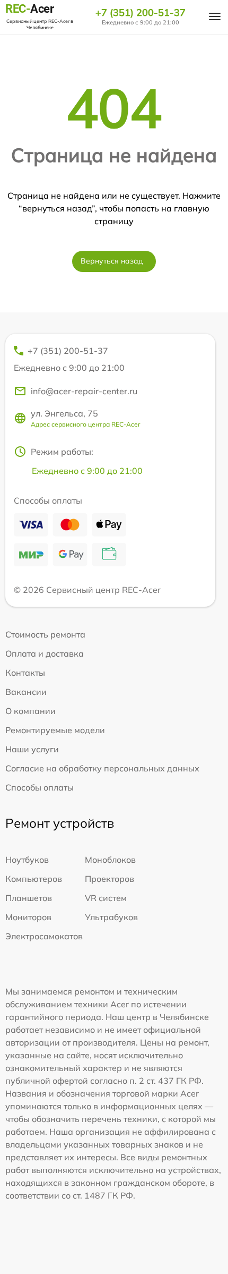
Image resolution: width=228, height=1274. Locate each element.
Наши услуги (32, 749)
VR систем (106, 898)
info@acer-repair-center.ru (84, 391)
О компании (30, 711)
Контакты (25, 672)
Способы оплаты (39, 787)
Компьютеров (33, 878)
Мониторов (28, 917)
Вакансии (26, 691)
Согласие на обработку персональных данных (102, 768)
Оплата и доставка (44, 653)
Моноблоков (110, 859)
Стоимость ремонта (45, 634)
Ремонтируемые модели (55, 730)
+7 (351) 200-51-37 (140, 13)
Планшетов (28, 898)
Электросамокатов (44, 936)
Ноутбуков (27, 859)
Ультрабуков (111, 917)
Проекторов (109, 878)
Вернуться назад (112, 261)
